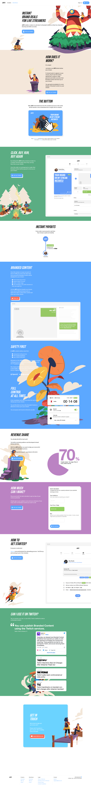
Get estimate (56, 526)
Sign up (80, 2)
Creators (9, 2)
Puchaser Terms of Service (43, 780)
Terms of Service (41, 779)
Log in (22, 782)
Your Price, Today (54, 505)
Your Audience (59, 496)
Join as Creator (29, 31)
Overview (23, 779)
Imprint (55, 779)
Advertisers (15, 2)
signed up (35, 138)
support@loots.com (38, 736)
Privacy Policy (41, 782)
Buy (64, 515)
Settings (40, 139)
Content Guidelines (20, 355)
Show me (15, 298)
